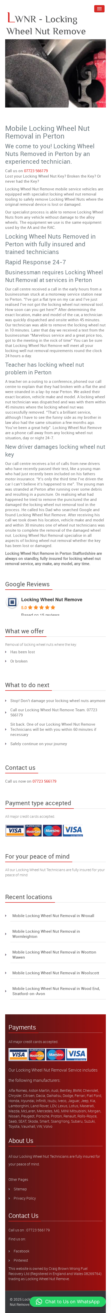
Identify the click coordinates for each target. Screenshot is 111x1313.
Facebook (21, 1251)
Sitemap (20, 1188)
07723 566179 (36, 170)
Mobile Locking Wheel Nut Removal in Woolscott (55, 972)
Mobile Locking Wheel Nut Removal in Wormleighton (46, 934)
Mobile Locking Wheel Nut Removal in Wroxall (53, 915)
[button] (68, 1302)
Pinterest (21, 1260)
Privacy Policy (25, 1198)
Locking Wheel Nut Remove (51, 599)
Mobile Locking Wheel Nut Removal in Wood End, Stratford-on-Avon (56, 991)
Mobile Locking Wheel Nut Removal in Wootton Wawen (54, 954)
